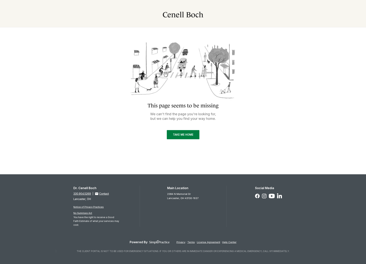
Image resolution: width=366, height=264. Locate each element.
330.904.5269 (82, 193)
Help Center (229, 242)
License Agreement (208, 242)
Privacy (181, 242)
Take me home (183, 134)
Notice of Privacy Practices (88, 207)
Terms (191, 242)
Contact (104, 193)
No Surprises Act (82, 213)
